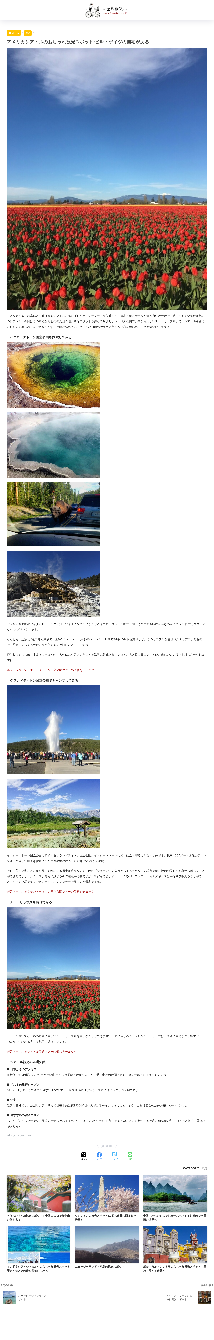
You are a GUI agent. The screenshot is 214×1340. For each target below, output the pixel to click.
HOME (109, 1326)
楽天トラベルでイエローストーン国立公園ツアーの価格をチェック (50, 670)
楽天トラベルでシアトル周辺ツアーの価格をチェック (42, 1051)
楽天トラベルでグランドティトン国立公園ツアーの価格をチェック (50, 891)
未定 (204, 1168)
